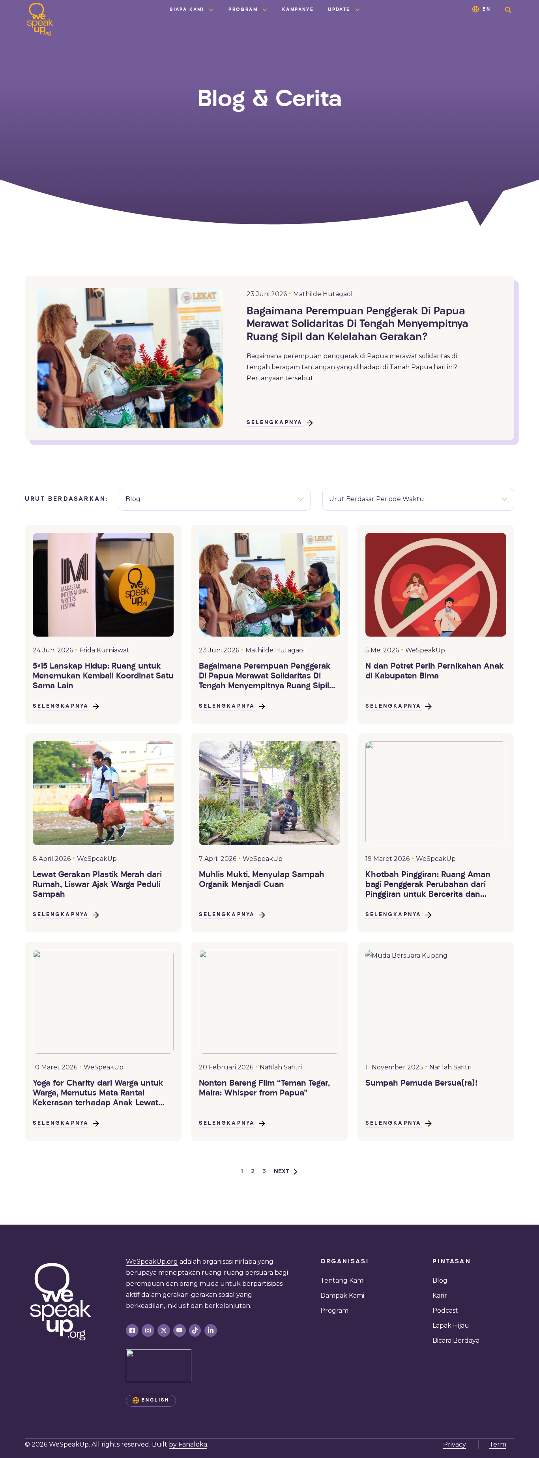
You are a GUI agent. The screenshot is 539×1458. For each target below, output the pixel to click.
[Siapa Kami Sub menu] (211, 10)
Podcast (445, 1310)
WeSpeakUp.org (152, 1261)
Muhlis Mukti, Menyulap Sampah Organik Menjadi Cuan (261, 880)
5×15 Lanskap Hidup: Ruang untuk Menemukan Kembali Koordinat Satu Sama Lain (103, 676)
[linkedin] (210, 1330)
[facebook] (132, 1330)
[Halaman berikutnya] (286, 1171)
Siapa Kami (187, 10)
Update (339, 10)
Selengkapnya (275, 423)
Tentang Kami (342, 1280)
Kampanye (298, 10)
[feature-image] (103, 585)
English (155, 1400)
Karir (439, 1295)
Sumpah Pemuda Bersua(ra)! (421, 1083)
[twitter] (163, 1330)
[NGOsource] (158, 1365)
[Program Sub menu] (265, 10)
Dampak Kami (342, 1295)
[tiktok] (195, 1330)
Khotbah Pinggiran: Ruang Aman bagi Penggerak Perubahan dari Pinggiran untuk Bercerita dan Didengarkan (427, 885)
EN (487, 9)
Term (497, 1444)
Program (243, 10)
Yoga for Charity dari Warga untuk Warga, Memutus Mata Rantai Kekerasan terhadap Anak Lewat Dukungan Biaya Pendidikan (98, 1094)
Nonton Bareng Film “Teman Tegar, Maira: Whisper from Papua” (264, 1088)
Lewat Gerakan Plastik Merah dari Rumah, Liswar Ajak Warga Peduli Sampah (97, 885)
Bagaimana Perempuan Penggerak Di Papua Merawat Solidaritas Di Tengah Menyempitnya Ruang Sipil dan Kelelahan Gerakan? (357, 324)
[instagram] (148, 1330)
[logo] (40, 19)
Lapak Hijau (450, 1325)
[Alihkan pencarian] (508, 10)
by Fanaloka (188, 1444)
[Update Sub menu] (357, 10)
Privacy (454, 1444)
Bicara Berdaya (455, 1340)
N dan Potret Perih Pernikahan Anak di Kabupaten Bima (434, 671)
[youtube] (179, 1330)
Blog (439, 1280)
